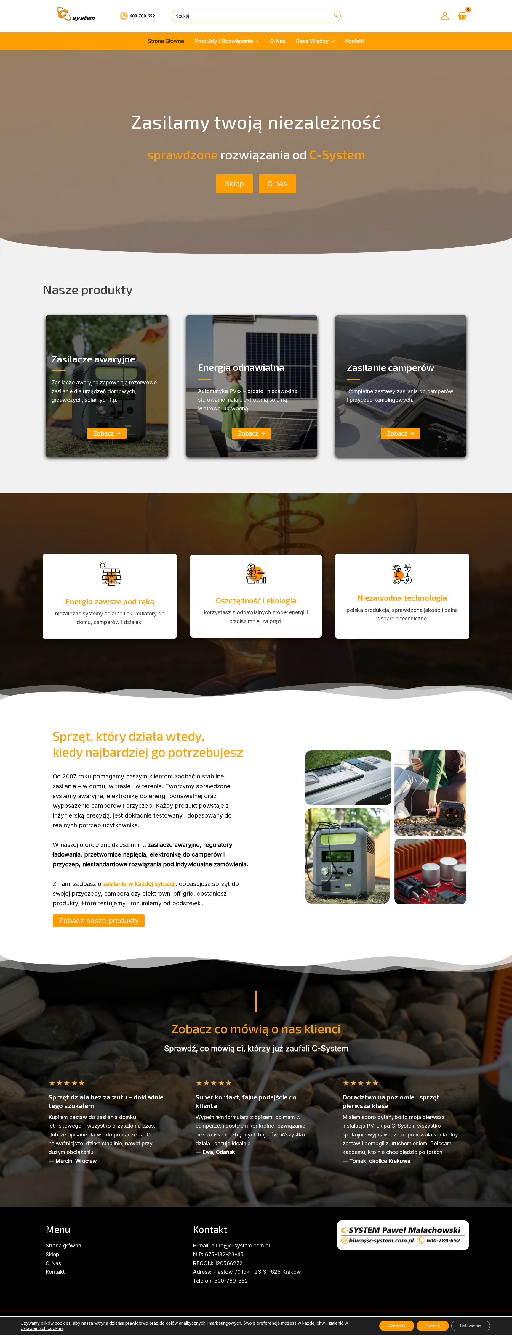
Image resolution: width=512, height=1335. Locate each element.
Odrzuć (432, 1325)
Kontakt (55, 1272)
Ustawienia (470, 1325)
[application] (256, 41)
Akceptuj (396, 1325)
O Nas (53, 1263)
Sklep (52, 1254)
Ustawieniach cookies (42, 1328)
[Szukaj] (336, 16)
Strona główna (63, 1245)
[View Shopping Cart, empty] (462, 16)
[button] (234, 183)
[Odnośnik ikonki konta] (444, 16)
